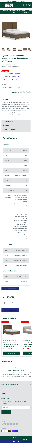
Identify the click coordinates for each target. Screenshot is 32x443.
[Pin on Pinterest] (24, 92)
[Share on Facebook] (21, 92)
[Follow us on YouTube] (14, 424)
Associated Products (10, 129)
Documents (7, 125)
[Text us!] (26, 440)
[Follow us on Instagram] (8, 424)
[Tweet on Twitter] (27, 92)
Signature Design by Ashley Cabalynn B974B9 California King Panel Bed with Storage (11, 344)
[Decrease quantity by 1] (8, 79)
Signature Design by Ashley (8, 64)
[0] (29, 5)
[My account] (26, 5)
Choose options (11, 353)
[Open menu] (2, 5)
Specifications (8, 121)
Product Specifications (11, 302)
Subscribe (6, 412)
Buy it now (16, 441)
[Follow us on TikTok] (17, 424)
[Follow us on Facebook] (2, 424)
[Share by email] (29, 92)
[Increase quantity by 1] (16, 79)
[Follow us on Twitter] (5, 424)
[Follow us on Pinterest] (11, 424)
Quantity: (3, 79)
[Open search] (23, 5)
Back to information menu (10, 288)
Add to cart (16, 437)
